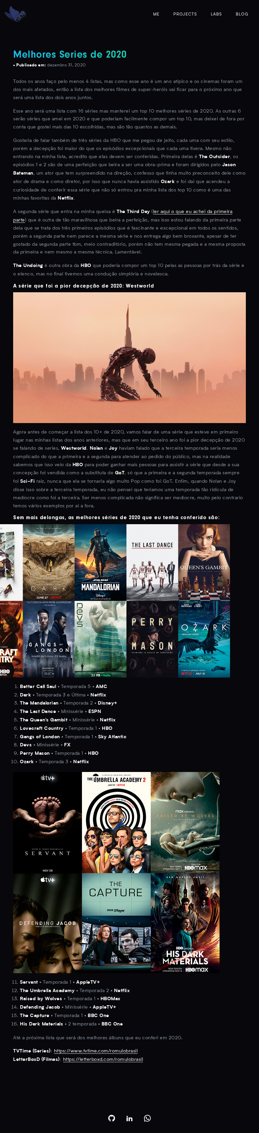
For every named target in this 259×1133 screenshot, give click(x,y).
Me (156, 14)
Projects (185, 14)
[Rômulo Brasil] (15, 14)
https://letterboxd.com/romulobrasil (103, 1059)
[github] (112, 1118)
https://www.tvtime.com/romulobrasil (96, 1051)
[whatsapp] (147, 1118)
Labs (216, 14)
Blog (242, 14)
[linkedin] (129, 1118)
